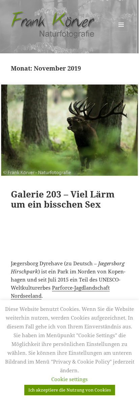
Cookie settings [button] (69, 379)
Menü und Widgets (121, 31)
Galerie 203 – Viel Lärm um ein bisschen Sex (63, 199)
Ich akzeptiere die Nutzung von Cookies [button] (69, 390)
